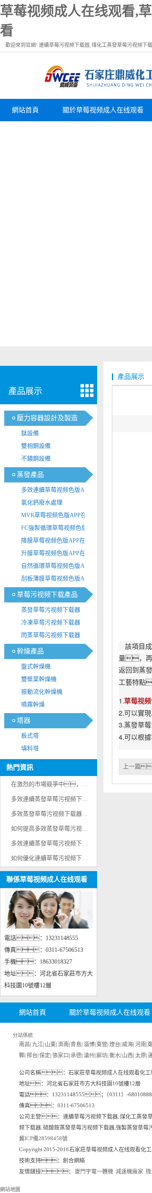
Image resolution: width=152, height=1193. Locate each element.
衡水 (114, 1055)
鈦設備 (30, 433)
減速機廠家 (129, 1171)
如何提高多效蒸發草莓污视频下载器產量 (64, 828)
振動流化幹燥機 (41, 692)
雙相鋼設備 (36, 446)
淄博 (89, 1044)
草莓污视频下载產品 (47, 594)
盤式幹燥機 (36, 666)
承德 (76, 1055)
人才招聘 (25, 132)
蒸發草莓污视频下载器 (50, 610)
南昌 (24, 1044)
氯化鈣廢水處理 (41, 502)
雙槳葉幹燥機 (39, 679)
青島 (76, 1044)
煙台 (114, 1044)
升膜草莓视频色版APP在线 (56, 553)
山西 (127, 1055)
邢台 (32, 1055)
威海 (127, 1044)
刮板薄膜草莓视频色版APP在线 (59, 580)
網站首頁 (25, 110)
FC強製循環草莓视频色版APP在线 (59, 529)
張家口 (60, 1055)
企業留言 (76, 132)
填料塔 (30, 748)
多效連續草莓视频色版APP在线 (59, 491)
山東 (50, 1044)
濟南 (63, 1044)
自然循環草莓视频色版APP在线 (59, 567)
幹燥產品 (30, 651)
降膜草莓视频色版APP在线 (56, 540)
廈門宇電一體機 (94, 1171)
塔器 (23, 720)
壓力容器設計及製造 (47, 418)
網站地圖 (10, 1190)
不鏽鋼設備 (36, 458)
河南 (140, 1044)
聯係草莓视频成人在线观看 (46, 879)
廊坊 (101, 1055)
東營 (101, 1044)
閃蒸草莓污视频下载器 (50, 635)
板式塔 (30, 736)
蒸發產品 (30, 474)
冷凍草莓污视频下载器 (50, 622)
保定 (44, 1055)
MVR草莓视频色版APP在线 (56, 515)
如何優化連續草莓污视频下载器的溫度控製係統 (73, 858)
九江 (37, 1044)
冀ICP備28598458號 (43, 1138)
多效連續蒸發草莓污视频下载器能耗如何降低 (70, 799)
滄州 (89, 1055)
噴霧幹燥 (33, 704)
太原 (140, 1055)
